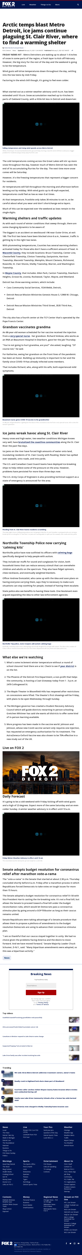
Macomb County (11, 252)
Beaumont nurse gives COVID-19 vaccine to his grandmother (26, 420)
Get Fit (5, 1177)
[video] (74, 1020)
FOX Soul (26, 1137)
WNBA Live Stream (70, 1230)
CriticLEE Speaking (50, 1167)
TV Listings (47, 1169)
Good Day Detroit (9, 1164)
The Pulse (6, 1133)
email (78, 1243)
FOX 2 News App (70, 1172)
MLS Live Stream (70, 1232)
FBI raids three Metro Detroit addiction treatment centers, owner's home (45, 1073)
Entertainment (51, 1161)
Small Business (28, 1208)
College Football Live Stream (71, 1206)
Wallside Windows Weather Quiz (9, 1201)
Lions (25, 1169)
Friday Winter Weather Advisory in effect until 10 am (23, 858)
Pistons (25, 1177)
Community (68, 1177)
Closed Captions (69, 1184)
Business (6, 1148)
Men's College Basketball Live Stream (69, 1219)
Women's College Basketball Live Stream (70, 1225)
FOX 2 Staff (68, 1164)
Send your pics (49, 1130)
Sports (26, 1161)
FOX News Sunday (9, 1153)
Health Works (7, 1172)
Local (4, 1130)
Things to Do (7, 1151)
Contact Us (68, 1167)
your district (67, 666)
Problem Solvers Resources (69, 1188)
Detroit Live (7, 1140)
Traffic (66, 1138)
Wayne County (13, 273)
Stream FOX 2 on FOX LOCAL (30, 1131)
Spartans (26, 1174)
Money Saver (7, 1179)
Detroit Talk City (8, 1135)
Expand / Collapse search (78, 4)
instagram (74, 1243)
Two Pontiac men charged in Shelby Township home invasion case (41, 1107)
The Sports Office (29, 1164)
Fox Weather (68, 1143)
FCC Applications (70, 1182)
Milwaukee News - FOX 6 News (50, 1205)
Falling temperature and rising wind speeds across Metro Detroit (28, 148)
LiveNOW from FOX (30, 1135)
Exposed (5, 1211)
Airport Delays (69, 1140)
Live (25, 1127)
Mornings (7, 1161)
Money (26, 1197)
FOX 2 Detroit (7, 50)
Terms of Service (42, 1004)
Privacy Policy (43, 1003)
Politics (5, 1156)
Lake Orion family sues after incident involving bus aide (21, 1055)
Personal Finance (29, 1200)
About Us (68, 1161)
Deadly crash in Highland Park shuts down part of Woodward (39, 1081)
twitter (70, 1243)
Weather (68, 1127)
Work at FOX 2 (69, 1169)
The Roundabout (8, 1143)
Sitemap (67, 1191)
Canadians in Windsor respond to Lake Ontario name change (23, 1036)
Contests (47, 1172)
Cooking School (8, 1174)
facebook (66, 1243)
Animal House (69, 1145)
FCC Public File (69, 1179)
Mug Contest (7, 1169)
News (14, 50)
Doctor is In (7, 1182)
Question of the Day (51, 1133)
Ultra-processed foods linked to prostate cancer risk (20, 1027)
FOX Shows (47, 1164)
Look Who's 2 (48, 1138)
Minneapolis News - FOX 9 (50, 1210)
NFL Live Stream (70, 1202)
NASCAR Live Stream (71, 1212)
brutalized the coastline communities (39, 442)
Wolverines (27, 1172)
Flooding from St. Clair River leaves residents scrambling (24, 530)
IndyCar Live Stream (71, 1215)
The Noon (6, 1167)
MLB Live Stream (70, 1209)
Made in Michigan (9, 1138)
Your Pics (48, 1127)
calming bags (65, 552)
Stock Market (27, 1205)
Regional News (51, 1197)
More (57, 4)
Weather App (68, 1133)
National (5, 1145)
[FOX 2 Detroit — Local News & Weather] (10, 4)
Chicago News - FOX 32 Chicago (51, 1201)
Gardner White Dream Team (10, 1205)
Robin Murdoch (9, 48)
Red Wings (26, 1182)
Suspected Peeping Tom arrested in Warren (17, 1046)
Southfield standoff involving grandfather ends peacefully (22, 1017)
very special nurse (20, 336)
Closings (67, 1130)
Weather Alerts (69, 1135)
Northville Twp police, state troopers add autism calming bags (27, 644)
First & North (27, 1167)
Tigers (25, 1179)
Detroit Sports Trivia (51, 1135)
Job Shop (67, 1174)
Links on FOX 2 (8, 1184)
